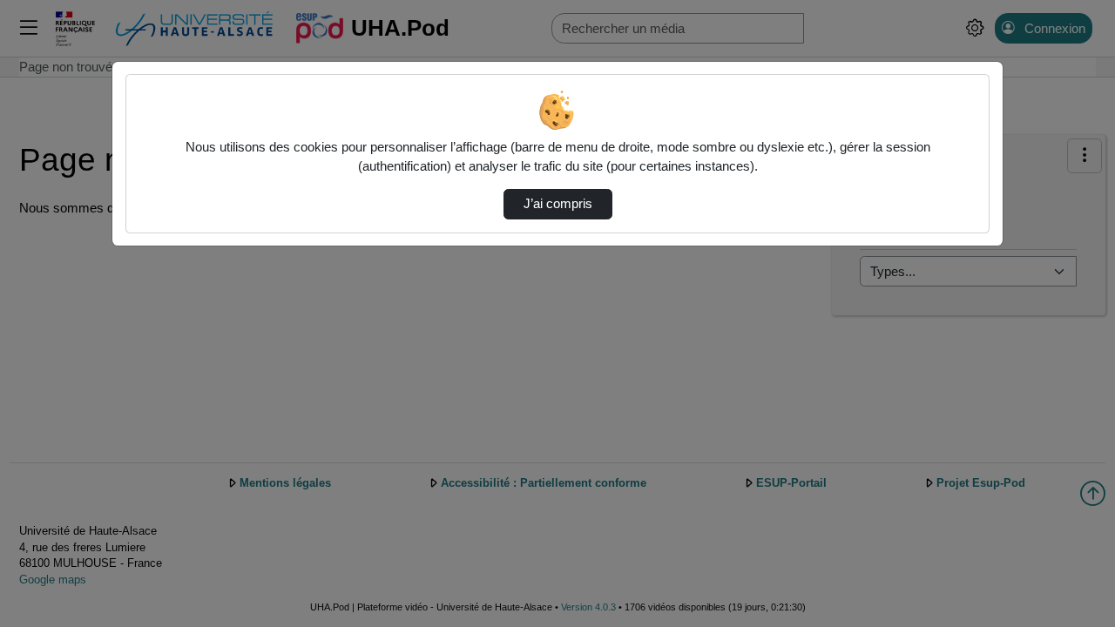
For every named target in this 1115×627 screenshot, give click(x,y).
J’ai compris (558, 204)
